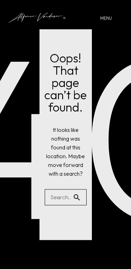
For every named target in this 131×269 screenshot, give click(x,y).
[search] (80, 197)
